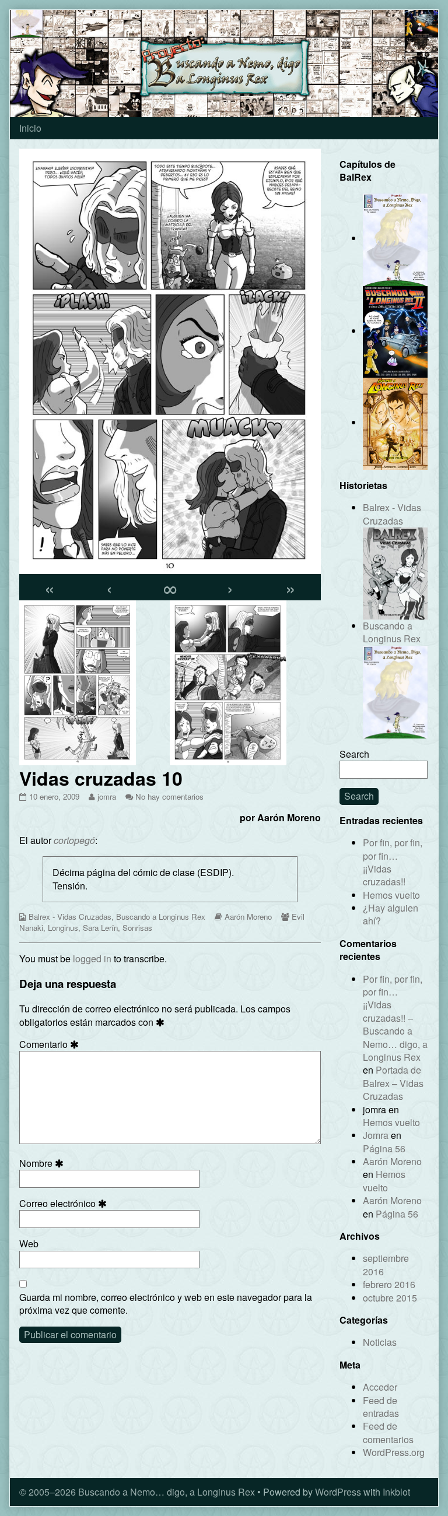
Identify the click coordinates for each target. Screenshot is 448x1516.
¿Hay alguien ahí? (390, 914)
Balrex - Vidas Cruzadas (70, 916)
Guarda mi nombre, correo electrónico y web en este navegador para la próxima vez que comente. (165, 1304)
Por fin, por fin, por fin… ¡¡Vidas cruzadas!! (392, 862)
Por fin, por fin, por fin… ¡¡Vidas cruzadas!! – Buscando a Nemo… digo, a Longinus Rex (395, 1018)
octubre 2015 (390, 1297)
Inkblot (396, 1492)
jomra (106, 796)
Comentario (50, 1044)
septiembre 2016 (386, 1264)
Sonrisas (137, 927)
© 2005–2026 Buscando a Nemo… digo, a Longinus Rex (137, 1492)
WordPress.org (394, 1452)
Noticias (380, 1342)
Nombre (43, 1163)
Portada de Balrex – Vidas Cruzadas (393, 1083)
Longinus (63, 927)
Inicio (30, 128)
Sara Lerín (100, 927)
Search (354, 754)
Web (28, 1243)
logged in (92, 958)
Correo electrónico (64, 1203)
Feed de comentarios (388, 1432)
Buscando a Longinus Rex (160, 916)
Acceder (380, 1387)
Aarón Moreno (248, 916)
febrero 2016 (389, 1284)
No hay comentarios (169, 796)
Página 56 (384, 1148)
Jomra (375, 1135)
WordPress (338, 1492)
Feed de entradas (381, 1407)
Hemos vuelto (391, 895)
